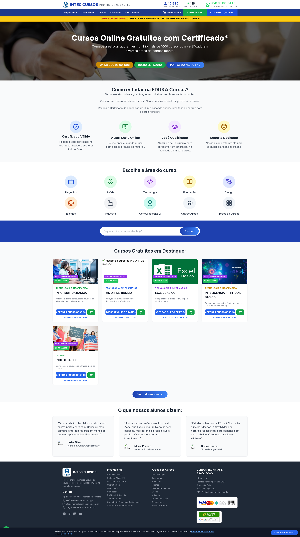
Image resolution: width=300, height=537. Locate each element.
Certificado (115, 12)
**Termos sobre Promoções (120, 505)
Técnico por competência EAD (211, 482)
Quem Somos (88, 12)
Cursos (102, 12)
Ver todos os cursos (150, 394)
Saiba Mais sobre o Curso (76, 317)
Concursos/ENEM (160, 498)
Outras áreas (158, 502)
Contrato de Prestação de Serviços (123, 502)
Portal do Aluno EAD (116, 478)
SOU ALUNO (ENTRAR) (222, 12)
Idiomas (155, 485)
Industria (156, 495)
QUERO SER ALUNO (150, 64)
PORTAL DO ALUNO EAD (185, 64)
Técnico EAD (202, 478)
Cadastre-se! (195, 12)
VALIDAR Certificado (116, 481)
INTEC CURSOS (100, 4)
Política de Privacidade (117, 495)
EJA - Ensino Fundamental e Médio (212, 492)
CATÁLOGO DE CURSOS (115, 64)
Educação (156, 481)
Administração (158, 474)
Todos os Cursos (160, 505)
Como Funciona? (114, 474)
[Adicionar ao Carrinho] (91, 312)
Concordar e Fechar (284, 532)
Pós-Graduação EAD (206, 488)
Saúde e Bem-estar (161, 488)
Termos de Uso (114, 498)
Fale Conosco (132, 12)
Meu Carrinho (174, 12)
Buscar (189, 231)
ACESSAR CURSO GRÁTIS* (71, 312)
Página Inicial (70, 12)
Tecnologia (157, 478)
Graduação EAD (204, 485)
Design (155, 492)
